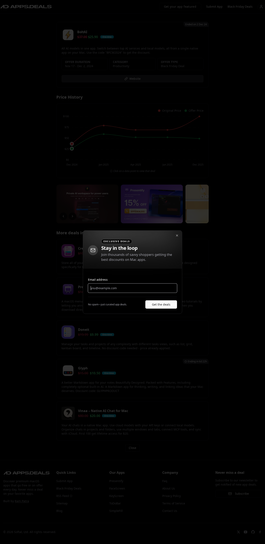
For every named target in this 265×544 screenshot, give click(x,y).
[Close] (177, 235)
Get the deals (161, 304)
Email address (98, 279)
